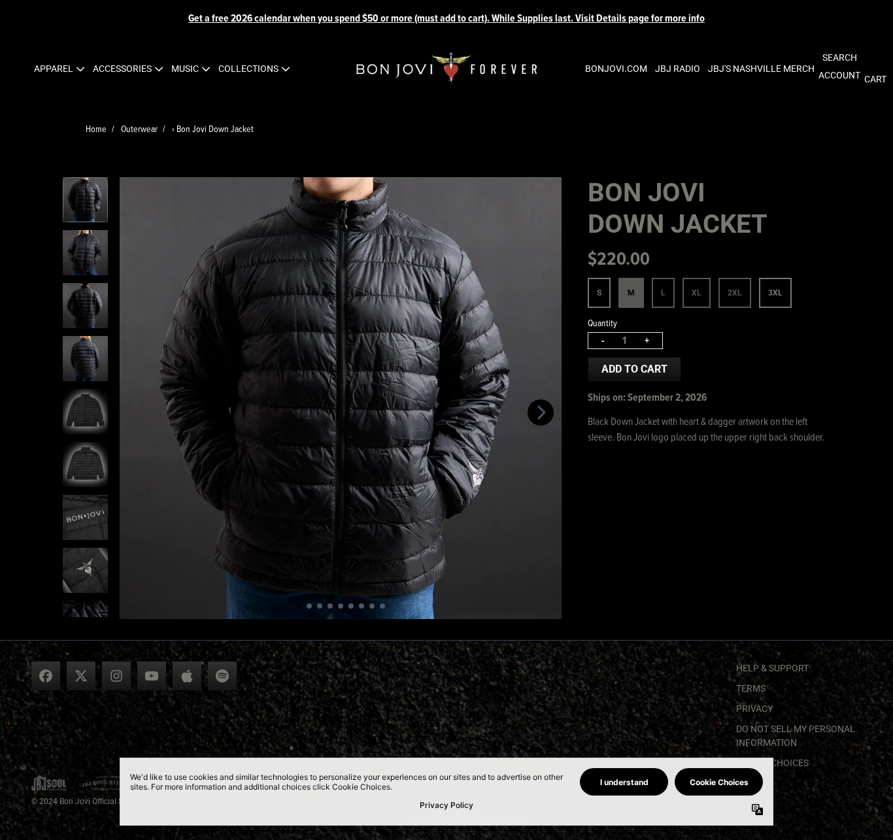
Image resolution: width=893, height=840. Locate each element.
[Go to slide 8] (372, 606)
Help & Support (772, 668)
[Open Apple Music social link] (187, 676)
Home (96, 128)
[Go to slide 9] (382, 606)
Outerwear (139, 128)
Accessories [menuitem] (122, 68)
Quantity (602, 322)
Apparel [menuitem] (53, 68)
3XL (775, 292)
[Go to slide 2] (309, 606)
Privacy (754, 708)
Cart (875, 79)
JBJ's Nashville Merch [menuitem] (761, 68)
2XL (735, 292)
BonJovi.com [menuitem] (616, 68)
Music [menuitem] (185, 68)
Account (839, 75)
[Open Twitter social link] (81, 676)
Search (839, 57)
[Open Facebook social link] (45, 676)
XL (696, 292)
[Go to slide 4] (330, 606)
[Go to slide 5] (340, 606)
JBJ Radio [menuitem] (677, 68)
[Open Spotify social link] (222, 676)
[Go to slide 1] (298, 606)
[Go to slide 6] (351, 606)
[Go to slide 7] (361, 606)
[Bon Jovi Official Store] (446, 68)
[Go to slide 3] (319, 606)
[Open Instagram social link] (116, 676)
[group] (85, 199)
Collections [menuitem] (248, 68)
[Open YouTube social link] (151, 676)
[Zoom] (341, 398)
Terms (751, 688)
